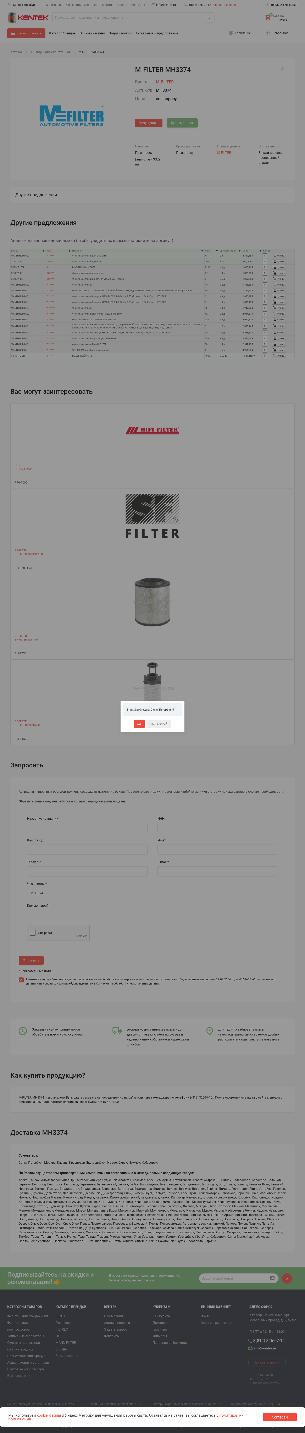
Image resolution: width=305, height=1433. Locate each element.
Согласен (280, 1417)
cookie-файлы (49, 1415)
